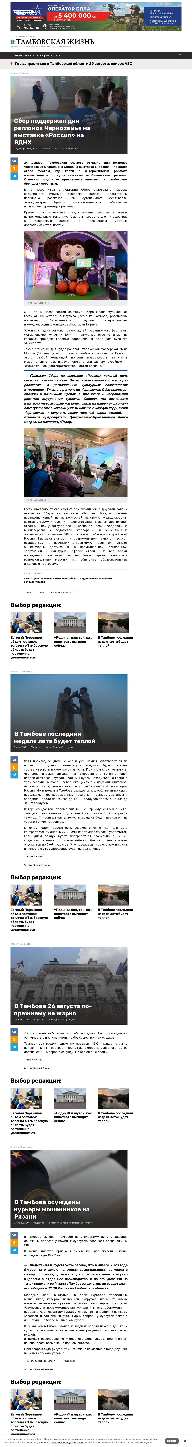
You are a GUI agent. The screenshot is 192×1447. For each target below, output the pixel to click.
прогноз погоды (34, 856)
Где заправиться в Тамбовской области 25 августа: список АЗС (73, 63)
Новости (29, 55)
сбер (29, 592)
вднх (41, 592)
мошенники (69, 1361)
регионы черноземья (61, 592)
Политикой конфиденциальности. (68, 1442)
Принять (172, 1441)
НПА (58, 55)
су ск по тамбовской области (41, 1361)
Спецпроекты (44, 55)
